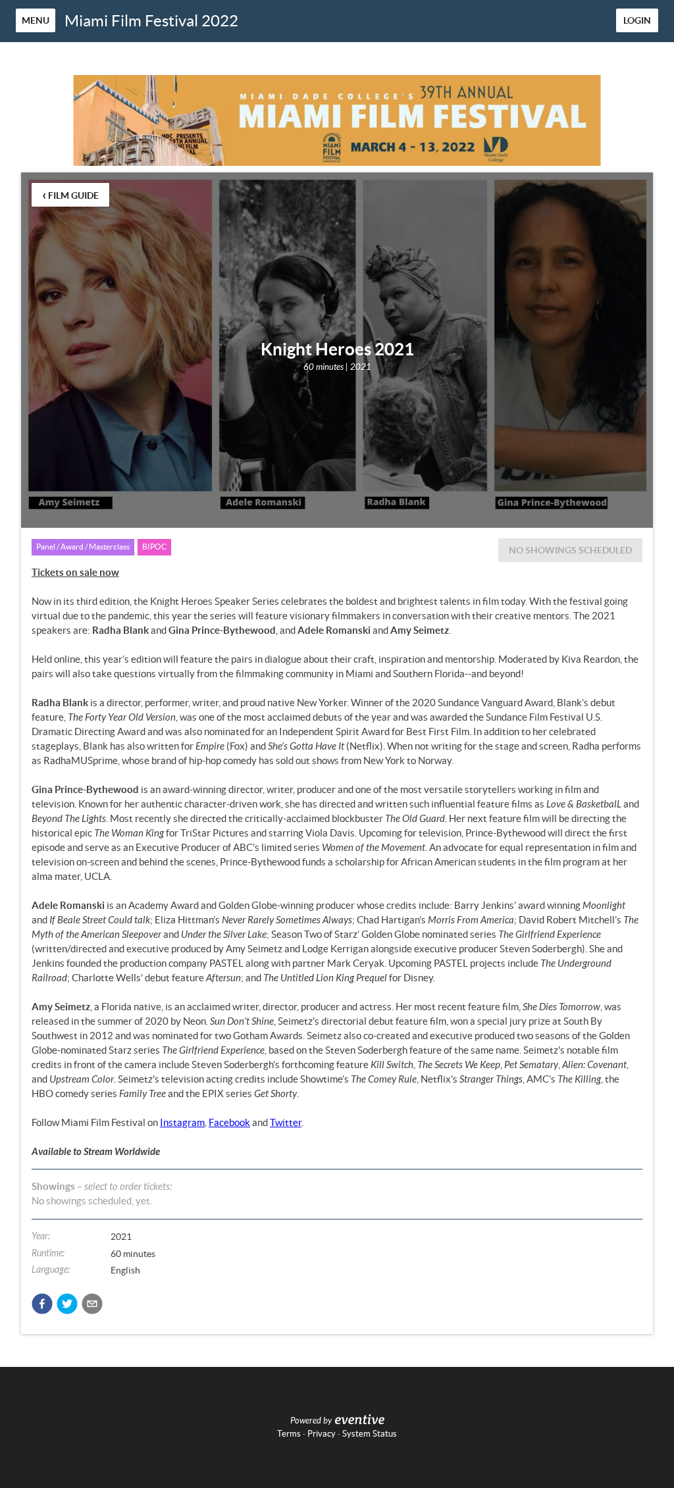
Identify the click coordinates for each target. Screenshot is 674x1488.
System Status (369, 1434)
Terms (289, 1434)
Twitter (285, 1122)
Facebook (229, 1122)
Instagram (182, 1122)
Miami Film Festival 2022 (151, 21)
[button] (42, 1303)
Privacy (321, 1434)
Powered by (311, 1421)
